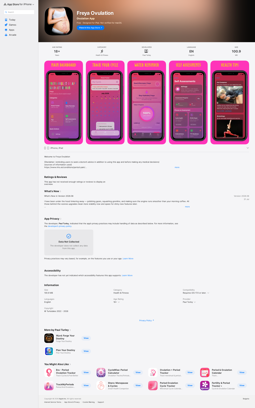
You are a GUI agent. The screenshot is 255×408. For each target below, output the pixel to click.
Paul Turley (188, 302)
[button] (19, 20)
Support (101, 402)
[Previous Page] (41, 379)
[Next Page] (252, 379)
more (177, 167)
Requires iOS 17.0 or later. (194, 293)
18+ (115, 302)
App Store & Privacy (72, 402)
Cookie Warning (89, 402)
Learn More (128, 258)
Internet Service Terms (52, 402)
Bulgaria (246, 399)
